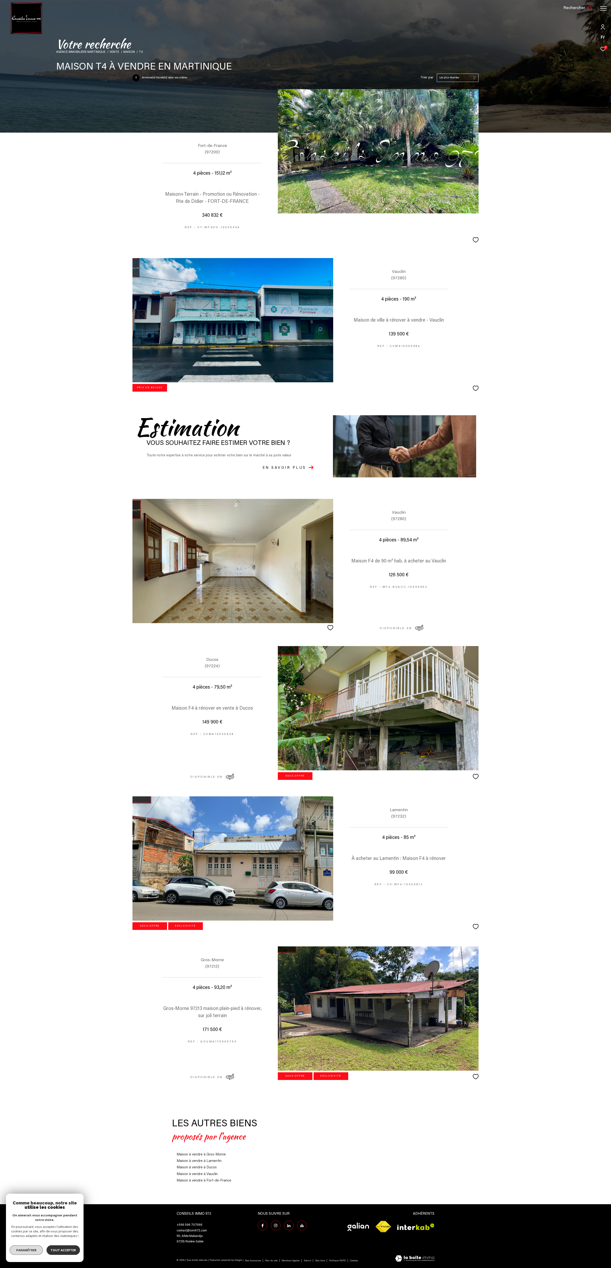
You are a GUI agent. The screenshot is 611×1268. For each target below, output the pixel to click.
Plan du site (271, 1261)
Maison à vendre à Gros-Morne (201, 1154)
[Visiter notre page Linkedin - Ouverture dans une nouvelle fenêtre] (289, 1225)
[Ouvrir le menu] (603, 8)
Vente (114, 52)
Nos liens (320, 1261)
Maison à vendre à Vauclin (197, 1174)
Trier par (426, 77)
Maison (129, 52)
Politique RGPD (337, 1261)
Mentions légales (291, 1261)
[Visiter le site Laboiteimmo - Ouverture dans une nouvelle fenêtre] (414, 1259)
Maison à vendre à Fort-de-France (204, 1180)
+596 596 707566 (189, 1224)
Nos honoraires (253, 1261)
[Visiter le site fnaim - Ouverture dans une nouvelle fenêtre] (383, 1226)
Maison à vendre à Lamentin (199, 1161)
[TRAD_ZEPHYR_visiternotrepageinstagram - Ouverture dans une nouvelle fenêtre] (275, 1225)
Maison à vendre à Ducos (197, 1167)
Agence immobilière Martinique (80, 52)
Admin (308, 1261)
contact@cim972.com (192, 1230)
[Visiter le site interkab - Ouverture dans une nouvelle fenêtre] (415, 1227)
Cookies (354, 1261)
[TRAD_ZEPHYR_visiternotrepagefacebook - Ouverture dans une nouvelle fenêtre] (262, 1225)
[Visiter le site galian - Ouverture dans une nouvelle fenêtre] (358, 1227)
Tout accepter (63, 1250)
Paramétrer (26, 1250)
